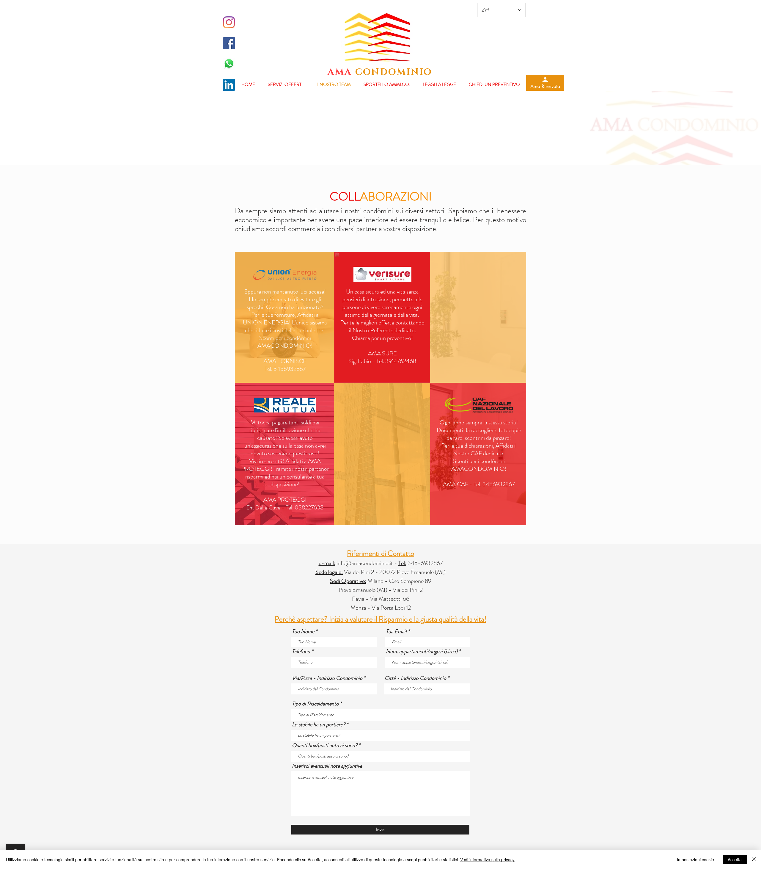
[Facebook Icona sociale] (229, 43)
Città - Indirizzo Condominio (415, 678)
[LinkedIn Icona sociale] (229, 85)
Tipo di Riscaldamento (315, 703)
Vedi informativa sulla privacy (487, 859)
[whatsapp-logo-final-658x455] (229, 64)
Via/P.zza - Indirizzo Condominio (327, 678)
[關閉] (753, 859)
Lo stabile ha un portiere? (318, 724)
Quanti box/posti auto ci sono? (324, 745)
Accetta (735, 859)
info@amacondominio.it (365, 563)
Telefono (301, 651)
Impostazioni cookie (695, 859)
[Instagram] (229, 22)
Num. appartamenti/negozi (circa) (421, 651)
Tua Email (396, 631)
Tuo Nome (303, 631)
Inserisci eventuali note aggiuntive (327, 765)
